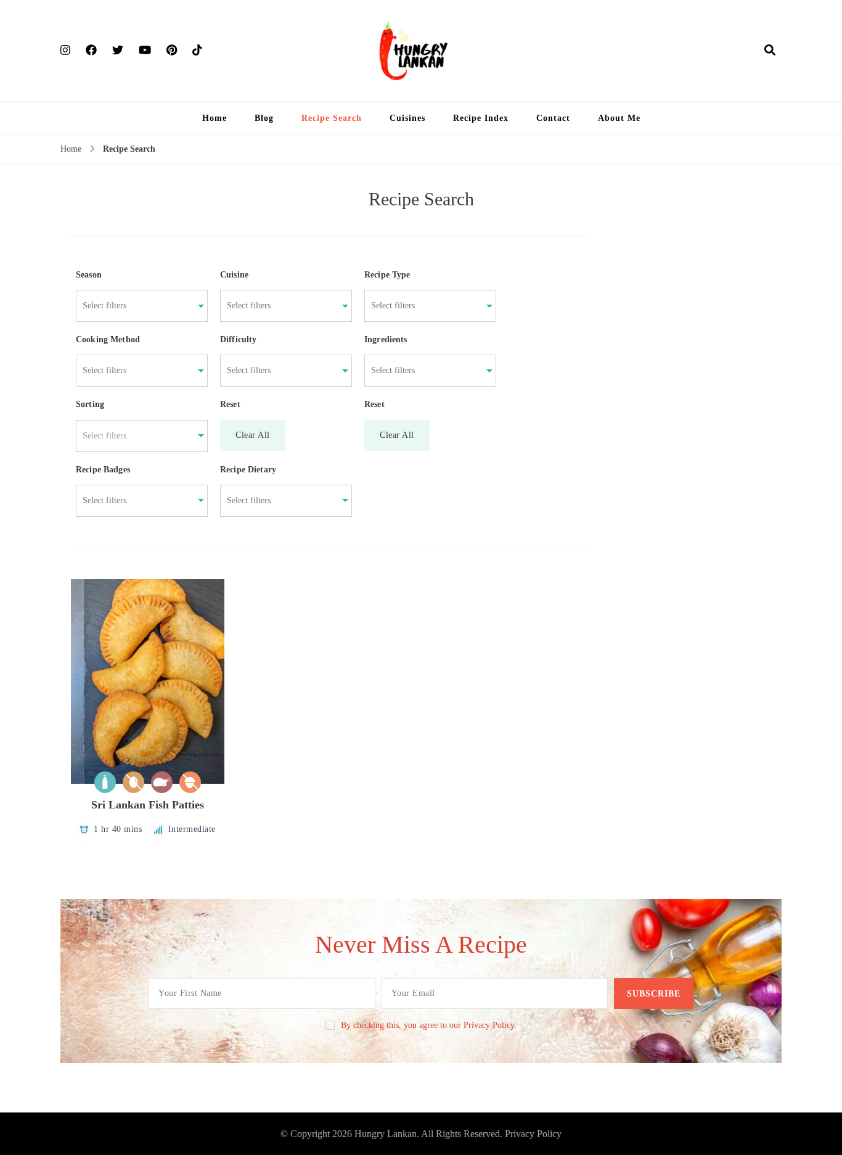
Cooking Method (108, 339)
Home (214, 118)
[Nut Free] (190, 782)
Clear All (252, 435)
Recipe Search (331, 118)
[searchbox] (135, 305)
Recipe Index (481, 118)
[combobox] (135, 305)
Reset (230, 404)
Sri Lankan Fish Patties (147, 805)
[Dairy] (105, 782)
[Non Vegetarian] (162, 782)
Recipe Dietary (248, 469)
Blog (264, 118)
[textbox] (135, 436)
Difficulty (238, 339)
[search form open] (770, 50)
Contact (553, 118)
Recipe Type (387, 274)
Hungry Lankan (385, 1133)
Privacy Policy (533, 1133)
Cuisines (407, 118)
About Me (619, 118)
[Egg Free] (133, 782)
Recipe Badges (103, 469)
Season (89, 274)
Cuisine (234, 274)
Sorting (90, 404)
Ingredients (385, 339)
